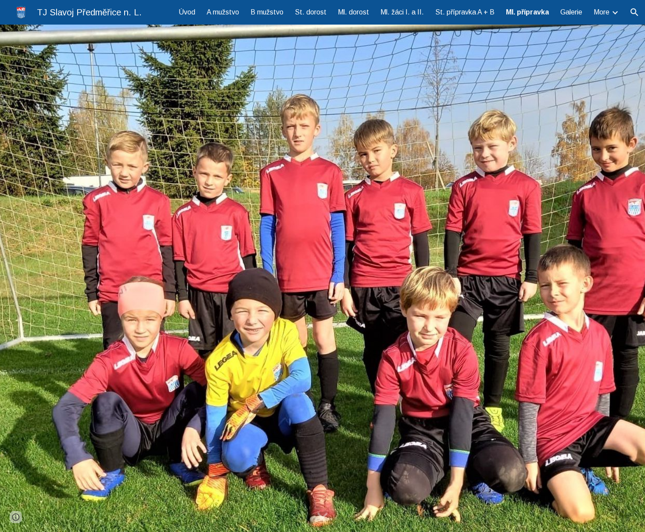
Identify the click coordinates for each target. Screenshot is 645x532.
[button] (634, 12)
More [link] (601, 12)
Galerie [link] (571, 12)
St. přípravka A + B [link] (464, 12)
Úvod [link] (187, 12)
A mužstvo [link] (223, 12)
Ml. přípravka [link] (527, 12)
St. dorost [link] (310, 12)
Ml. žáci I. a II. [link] (402, 12)
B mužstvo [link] (267, 12)
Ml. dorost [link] (353, 12)
